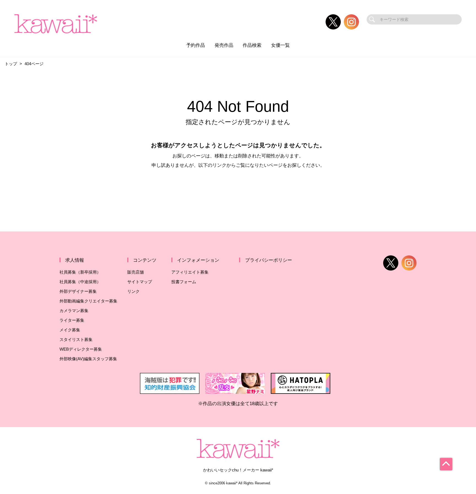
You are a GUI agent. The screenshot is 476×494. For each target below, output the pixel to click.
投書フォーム (183, 281)
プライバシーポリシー (268, 260)
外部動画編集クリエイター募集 (88, 301)
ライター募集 (72, 320)
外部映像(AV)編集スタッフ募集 (88, 358)
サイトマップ (139, 281)
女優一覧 (280, 45)
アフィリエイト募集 (190, 272)
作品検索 (252, 45)
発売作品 (224, 45)
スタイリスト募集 (76, 339)
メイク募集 (70, 329)
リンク (133, 291)
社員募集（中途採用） (80, 281)
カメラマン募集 (74, 310)
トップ (11, 63)
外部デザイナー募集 (78, 291)
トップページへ (238, 188)
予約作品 (195, 45)
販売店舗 (135, 272)
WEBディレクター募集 (81, 349)
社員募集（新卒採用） (80, 272)
